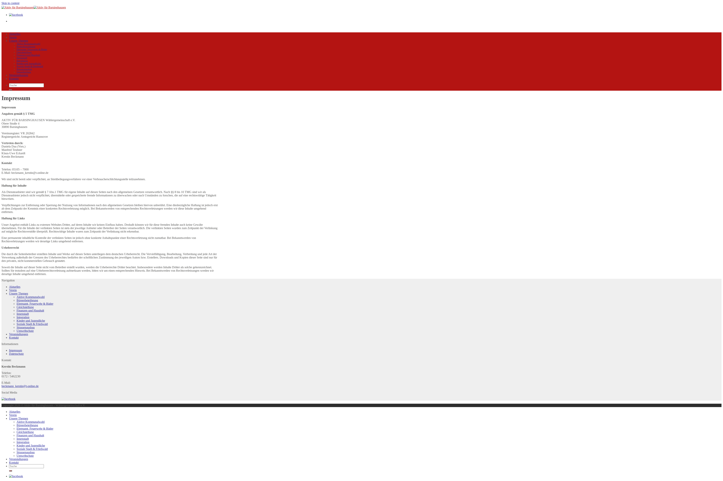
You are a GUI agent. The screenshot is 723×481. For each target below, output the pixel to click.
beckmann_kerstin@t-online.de (20, 386)
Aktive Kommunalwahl (28, 44)
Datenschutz (16, 353)
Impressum (15, 350)
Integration (22, 60)
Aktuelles (14, 34)
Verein (13, 37)
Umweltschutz (24, 72)
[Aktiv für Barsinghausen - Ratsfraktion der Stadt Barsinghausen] (34, 7)
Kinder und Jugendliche (29, 63)
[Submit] (10, 89)
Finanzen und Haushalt (28, 55)
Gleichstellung (24, 52)
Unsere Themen (18, 40)
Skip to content (10, 3)
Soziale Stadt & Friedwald (30, 66)
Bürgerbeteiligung (26, 46)
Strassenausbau (24, 69)
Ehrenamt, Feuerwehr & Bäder (32, 49)
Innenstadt (22, 58)
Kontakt (14, 78)
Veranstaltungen (18, 75)
